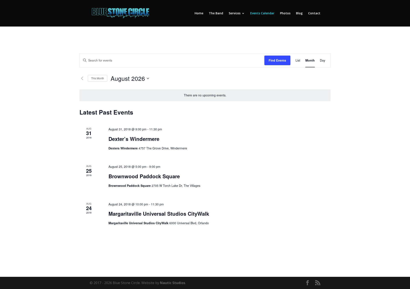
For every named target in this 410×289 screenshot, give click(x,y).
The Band (216, 13)
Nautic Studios (172, 282)
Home (199, 13)
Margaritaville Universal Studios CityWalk (158, 213)
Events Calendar (262, 13)
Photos (285, 13)
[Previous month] (82, 78)
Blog (299, 13)
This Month (97, 78)
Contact (314, 13)
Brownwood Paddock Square (144, 176)
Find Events (277, 60)
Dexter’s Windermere (133, 138)
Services (234, 13)
